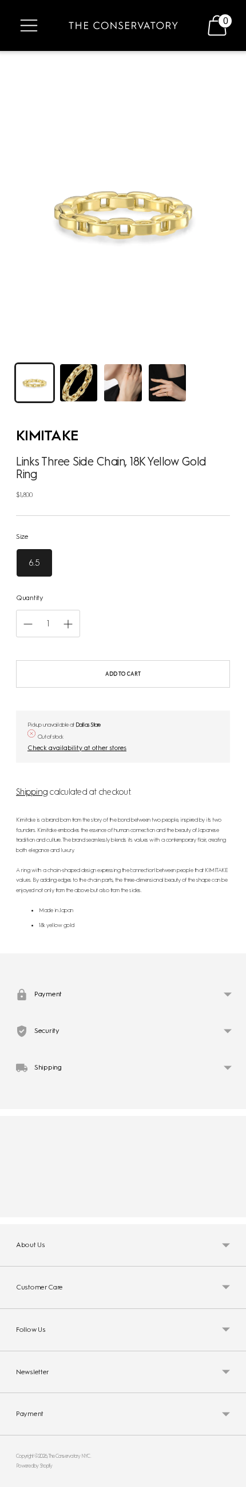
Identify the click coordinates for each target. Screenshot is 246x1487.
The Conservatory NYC (69, 1456)
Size (22, 537)
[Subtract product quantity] (68, 624)
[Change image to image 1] (34, 382)
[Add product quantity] (28, 624)
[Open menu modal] (28, 25)
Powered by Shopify (34, 1465)
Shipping (31, 792)
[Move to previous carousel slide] (16, 1208)
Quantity (29, 598)
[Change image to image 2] (78, 382)
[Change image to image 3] (122, 382)
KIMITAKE (47, 435)
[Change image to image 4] (167, 382)
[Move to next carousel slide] (230, 1208)
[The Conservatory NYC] (123, 25)
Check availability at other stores (76, 748)
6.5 (34, 563)
